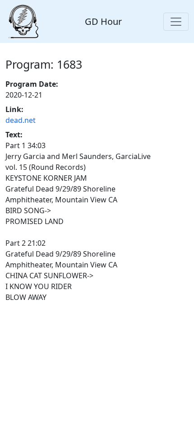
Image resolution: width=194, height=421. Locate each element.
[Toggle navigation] (176, 22)
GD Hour (103, 21)
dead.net (20, 120)
